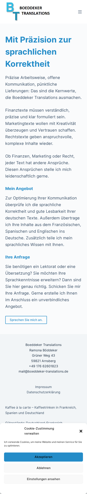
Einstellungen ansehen (43, 479)
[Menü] (80, 12)
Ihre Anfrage (17, 257)
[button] (81, 431)
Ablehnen (44, 468)
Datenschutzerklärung (22, 488)
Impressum (71, 488)
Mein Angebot (19, 188)
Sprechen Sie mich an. (26, 320)
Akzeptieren (43, 457)
